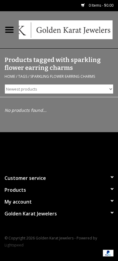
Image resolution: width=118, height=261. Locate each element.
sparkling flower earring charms (62, 76)
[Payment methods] (107, 252)
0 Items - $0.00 (100, 5)
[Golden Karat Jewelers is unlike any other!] (68, 29)
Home (10, 76)
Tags (22, 76)
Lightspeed (14, 245)
